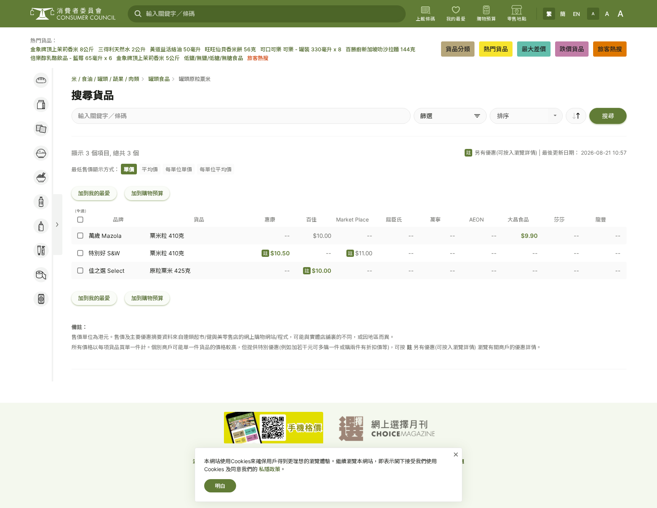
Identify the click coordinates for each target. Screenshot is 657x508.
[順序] (576, 116)
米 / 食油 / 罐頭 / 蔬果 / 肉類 (105, 79)
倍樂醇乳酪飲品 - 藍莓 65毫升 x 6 (71, 58)
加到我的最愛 (94, 193)
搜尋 (608, 116)
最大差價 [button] (534, 49)
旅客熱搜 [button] (610, 49)
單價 (129, 169)
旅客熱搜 (257, 58)
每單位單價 (178, 169)
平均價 (150, 169)
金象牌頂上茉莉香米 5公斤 (148, 58)
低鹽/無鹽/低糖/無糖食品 (213, 58)
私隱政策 (269, 469)
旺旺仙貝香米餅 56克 (230, 49)
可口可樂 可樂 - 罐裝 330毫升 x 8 (300, 49)
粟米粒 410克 (167, 235)
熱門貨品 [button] (496, 49)
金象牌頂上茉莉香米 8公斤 (62, 49)
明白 (220, 486)
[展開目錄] (57, 224)
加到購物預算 (147, 193)
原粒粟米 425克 (170, 270)
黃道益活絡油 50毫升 (175, 49)
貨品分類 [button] (458, 49)
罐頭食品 (159, 79)
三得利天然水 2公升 (122, 49)
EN (576, 14)
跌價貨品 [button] (572, 49)
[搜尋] (138, 13)
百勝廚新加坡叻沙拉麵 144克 (380, 49)
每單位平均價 (216, 169)
